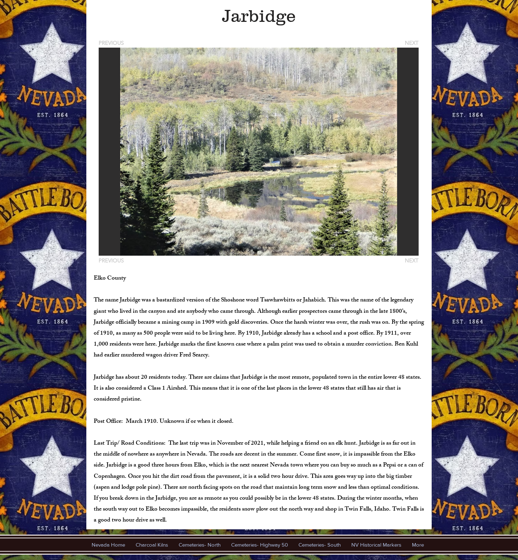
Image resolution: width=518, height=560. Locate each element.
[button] (259, 152)
